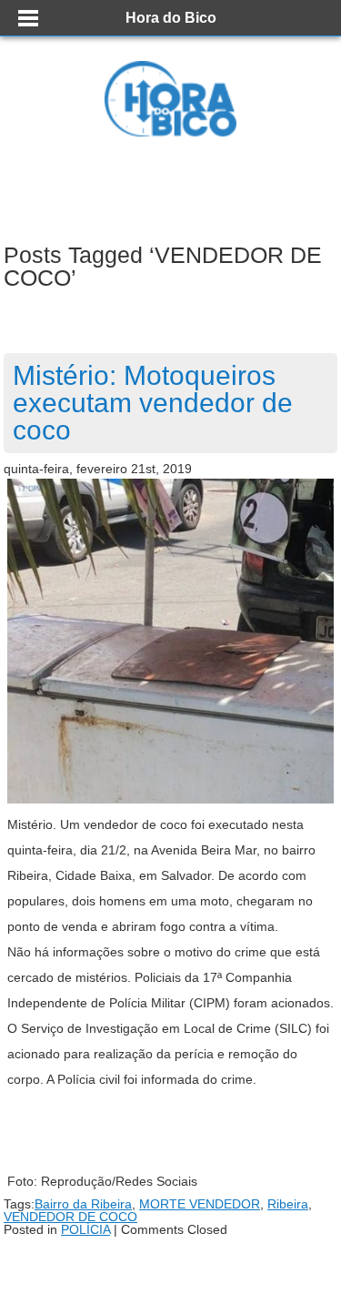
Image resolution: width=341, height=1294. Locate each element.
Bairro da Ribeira (83, 1204)
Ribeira (287, 1204)
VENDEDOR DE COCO (70, 1216)
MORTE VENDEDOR (199, 1204)
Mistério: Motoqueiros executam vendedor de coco (153, 402)
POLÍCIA (85, 1229)
